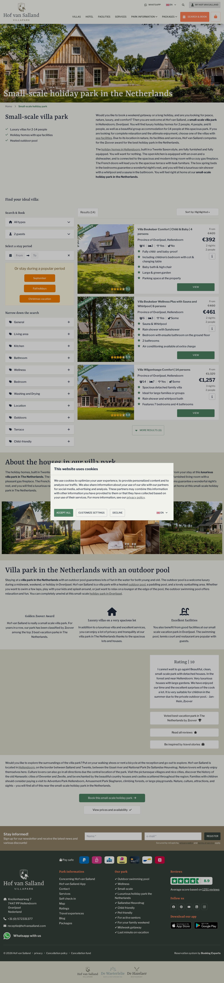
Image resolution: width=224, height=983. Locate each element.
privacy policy (136, 497)
